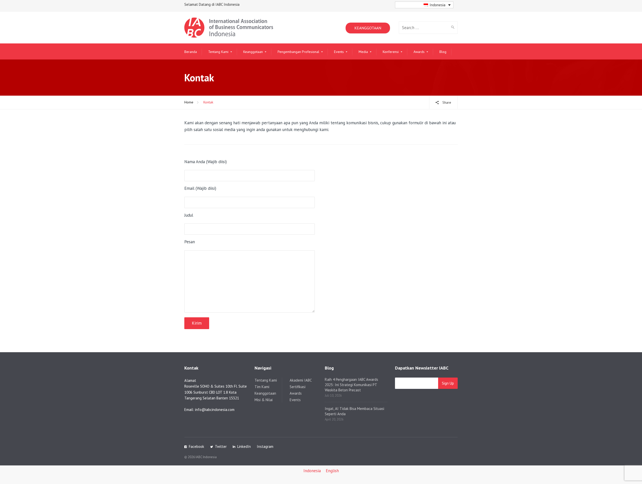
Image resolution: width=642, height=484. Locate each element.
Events (339, 51)
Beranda (190, 51)
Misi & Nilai (264, 399)
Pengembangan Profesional (298, 51)
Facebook (196, 446)
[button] (424, 5)
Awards (419, 51)
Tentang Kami (218, 51)
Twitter (221, 446)
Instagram (265, 446)
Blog (442, 51)
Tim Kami (262, 386)
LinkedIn (244, 446)
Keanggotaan (253, 51)
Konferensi (391, 51)
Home (188, 102)
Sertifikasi (297, 386)
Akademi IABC (301, 380)
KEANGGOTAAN (367, 27)
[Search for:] (424, 27)
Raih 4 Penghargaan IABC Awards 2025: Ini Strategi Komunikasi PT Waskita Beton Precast (351, 384)
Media (363, 51)
